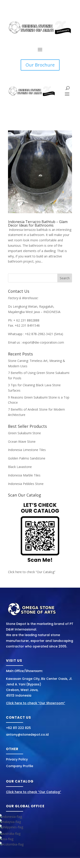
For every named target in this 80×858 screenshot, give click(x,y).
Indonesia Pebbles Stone (26, 484)
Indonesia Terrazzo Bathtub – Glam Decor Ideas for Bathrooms (38, 223)
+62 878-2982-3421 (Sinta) (44, 334)
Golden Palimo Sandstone (26, 458)
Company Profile (19, 766)
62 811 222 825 (19, 728)
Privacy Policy (17, 759)
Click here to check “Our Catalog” (31, 572)
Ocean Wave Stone (22, 441)
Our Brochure (40, 65)
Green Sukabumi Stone (24, 433)
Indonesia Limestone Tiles (27, 450)
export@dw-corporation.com (43, 342)
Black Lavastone (20, 467)
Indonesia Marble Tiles (24, 475)
